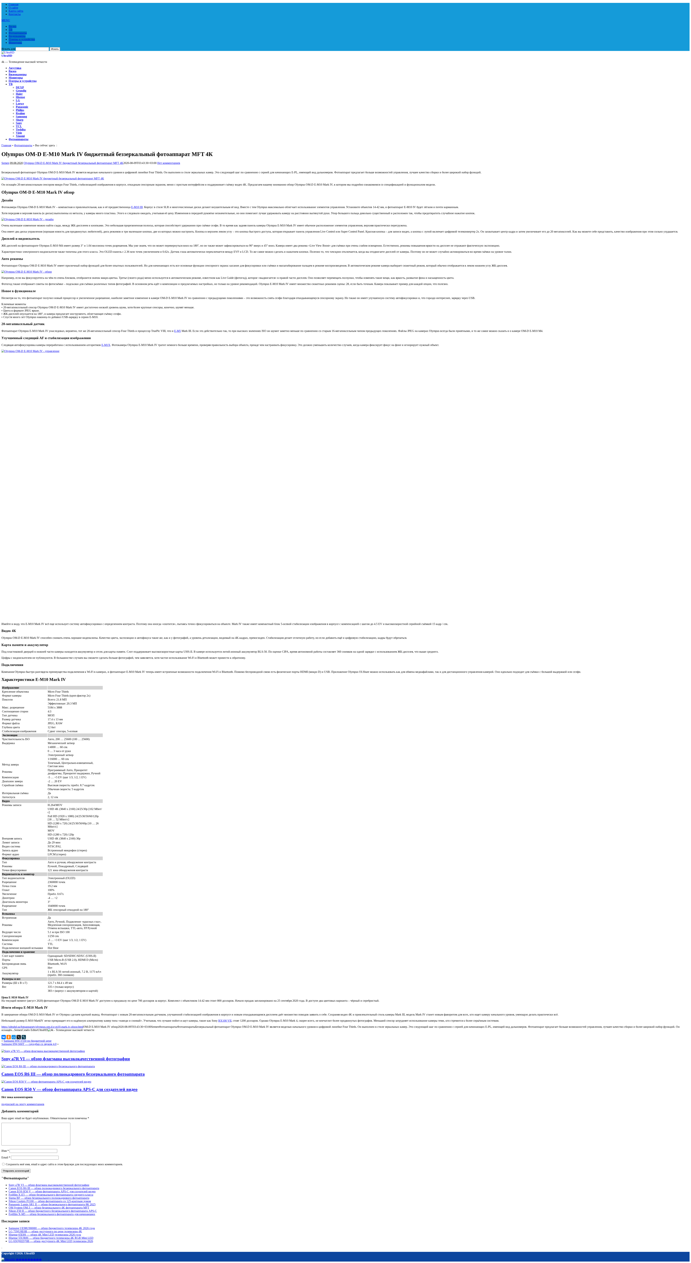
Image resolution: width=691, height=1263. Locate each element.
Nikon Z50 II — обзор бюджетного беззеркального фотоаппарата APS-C (53, 1210)
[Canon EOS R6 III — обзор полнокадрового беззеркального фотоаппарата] (48, 1066)
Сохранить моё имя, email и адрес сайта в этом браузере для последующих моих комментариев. (64, 1164)
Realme (20, 113)
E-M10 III (137, 207)
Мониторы (15, 42)
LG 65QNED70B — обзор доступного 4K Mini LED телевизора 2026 (51, 1241)
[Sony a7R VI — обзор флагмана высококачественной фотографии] (43, 1051)
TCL (19, 126)
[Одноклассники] (8, 1037)
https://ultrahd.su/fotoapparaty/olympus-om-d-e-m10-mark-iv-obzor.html (42, 1026)
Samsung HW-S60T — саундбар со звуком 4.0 (29, 1044)
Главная (13, 4)
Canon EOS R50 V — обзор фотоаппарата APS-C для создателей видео (69, 1089)
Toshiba (21, 129)
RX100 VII (224, 1020)
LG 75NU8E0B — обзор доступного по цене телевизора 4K (45, 1231)
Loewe (20, 103)
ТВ (10, 29)
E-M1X (105, 344)
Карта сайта (16, 10)
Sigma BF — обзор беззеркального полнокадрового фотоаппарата (49, 1197)
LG (18, 100)
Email (5, 1157)
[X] (19, 1037)
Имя (5, 1150)
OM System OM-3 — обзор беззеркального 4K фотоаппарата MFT (49, 1207)
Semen (5, 163)
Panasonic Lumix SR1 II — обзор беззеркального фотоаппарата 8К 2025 (52, 1204)
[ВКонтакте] (3, 1037)
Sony (19, 123)
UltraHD (6, 55)
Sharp (19, 119)
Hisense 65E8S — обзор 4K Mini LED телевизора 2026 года (45, 1234)
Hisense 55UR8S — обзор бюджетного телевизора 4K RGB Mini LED (51, 1237)
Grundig (21, 90)
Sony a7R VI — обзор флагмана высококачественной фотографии (65, 1058)
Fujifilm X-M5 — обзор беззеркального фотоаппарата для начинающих (52, 1214)
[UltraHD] (7, 52)
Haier (19, 93)
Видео (12, 26)
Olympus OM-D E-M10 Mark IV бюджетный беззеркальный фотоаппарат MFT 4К (73, 163)
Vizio (19, 132)
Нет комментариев (168, 163)
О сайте (13, 7)
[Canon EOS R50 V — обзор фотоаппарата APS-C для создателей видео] (46, 1081)
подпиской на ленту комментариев (22, 1104)
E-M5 (177, 330)
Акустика (15, 67)
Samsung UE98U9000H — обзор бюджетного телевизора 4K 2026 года (52, 1228)
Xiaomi (20, 136)
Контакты (15, 14)
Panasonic (22, 106)
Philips (20, 110)
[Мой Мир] (14, 1037)
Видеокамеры (17, 36)
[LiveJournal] (24, 1037)
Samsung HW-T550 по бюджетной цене (27, 1040)
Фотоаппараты (18, 32)
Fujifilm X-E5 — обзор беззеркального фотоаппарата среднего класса (51, 1194)
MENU (5, 20)
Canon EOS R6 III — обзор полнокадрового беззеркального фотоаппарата (73, 1074)
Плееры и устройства (22, 39)
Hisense (20, 97)
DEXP (20, 87)
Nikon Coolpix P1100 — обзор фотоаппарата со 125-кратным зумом (50, 1201)
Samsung (21, 116)
